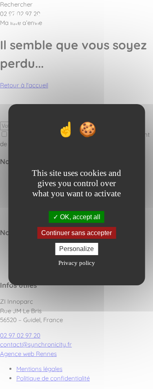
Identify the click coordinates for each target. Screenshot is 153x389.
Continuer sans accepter (76, 232)
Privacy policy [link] (76, 263)
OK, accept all (79, 216)
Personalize (76, 248)
